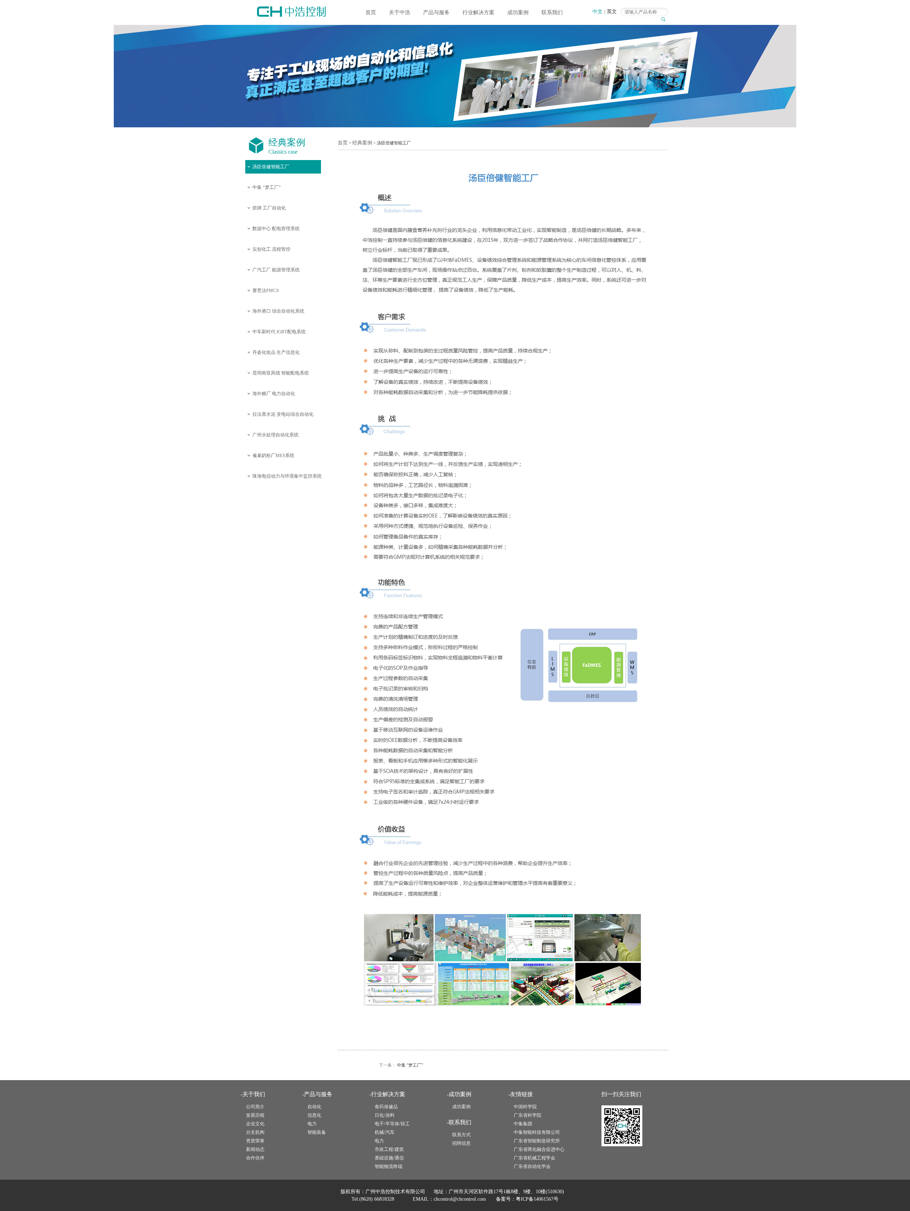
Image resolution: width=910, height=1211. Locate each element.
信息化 (314, 1115)
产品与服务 (436, 12)
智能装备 (316, 1132)
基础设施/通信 (389, 1157)
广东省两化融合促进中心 (539, 1149)
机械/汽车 (385, 1132)
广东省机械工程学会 (534, 1157)
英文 (612, 11)
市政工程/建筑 (389, 1149)
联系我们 (552, 12)
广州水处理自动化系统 (275, 434)
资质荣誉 (255, 1140)
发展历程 (255, 1115)
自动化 (314, 1106)
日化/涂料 (385, 1115)
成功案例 (518, 12)
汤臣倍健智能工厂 (270, 166)
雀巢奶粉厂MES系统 (273, 455)
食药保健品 (386, 1106)
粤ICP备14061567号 (537, 1199)
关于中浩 (399, 12)
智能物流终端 (388, 1166)
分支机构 (255, 1132)
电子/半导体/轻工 (392, 1123)
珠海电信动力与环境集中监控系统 (287, 476)
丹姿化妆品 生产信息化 (276, 352)
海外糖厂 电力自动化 (273, 393)
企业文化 (255, 1123)
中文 (598, 11)
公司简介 (255, 1106)
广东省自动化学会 (532, 1166)
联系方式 (461, 1134)
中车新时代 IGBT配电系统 (279, 331)
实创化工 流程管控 (271, 249)
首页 (370, 12)
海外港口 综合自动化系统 (278, 311)
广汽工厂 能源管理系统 (276, 269)
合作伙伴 (255, 1157)
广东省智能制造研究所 (537, 1140)
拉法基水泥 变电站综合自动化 (283, 414)
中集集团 (523, 1123)
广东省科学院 (527, 1115)
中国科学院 (525, 1106)
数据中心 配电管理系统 (276, 228)
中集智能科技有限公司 (537, 1132)
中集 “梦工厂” (266, 187)
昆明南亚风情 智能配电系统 (280, 373)
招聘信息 (461, 1143)
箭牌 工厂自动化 (269, 208)
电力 (312, 1123)
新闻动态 (255, 1149)
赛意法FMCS (265, 290)
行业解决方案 (478, 12)
